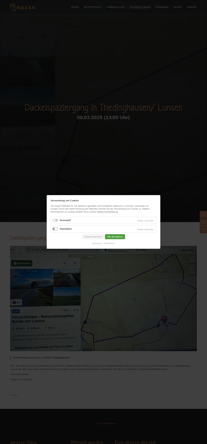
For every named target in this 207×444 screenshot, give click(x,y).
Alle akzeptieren (115, 236)
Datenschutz (109, 243)
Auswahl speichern (93, 236)
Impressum (97, 243)
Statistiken (66, 229)
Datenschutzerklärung (107, 211)
